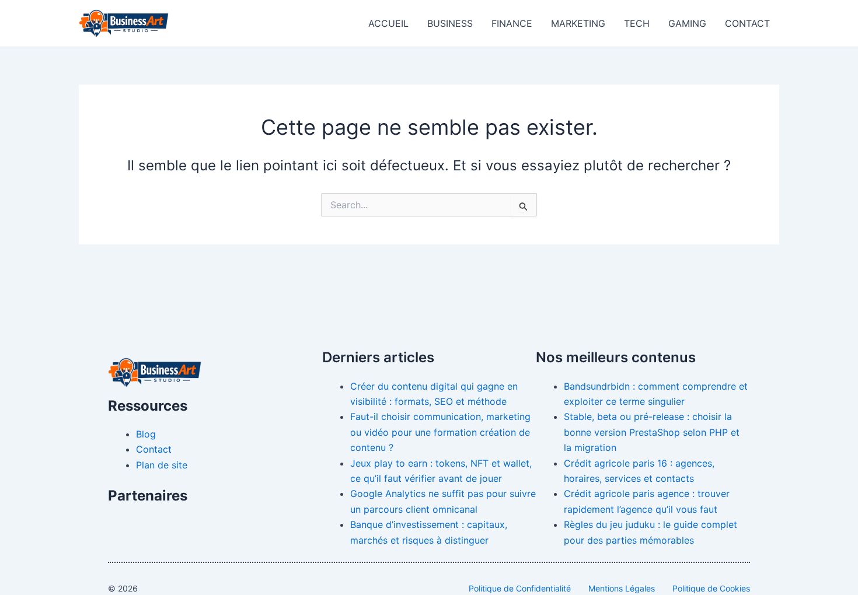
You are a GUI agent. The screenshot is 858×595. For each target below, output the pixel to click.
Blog (146, 434)
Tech (637, 23)
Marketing (578, 23)
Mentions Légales (621, 588)
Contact (747, 23)
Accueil (388, 23)
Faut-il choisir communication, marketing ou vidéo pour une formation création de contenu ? (440, 432)
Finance (511, 23)
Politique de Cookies (711, 588)
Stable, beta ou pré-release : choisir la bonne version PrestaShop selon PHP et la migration (652, 432)
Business (450, 23)
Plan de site (161, 465)
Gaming (687, 23)
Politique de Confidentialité (520, 588)
